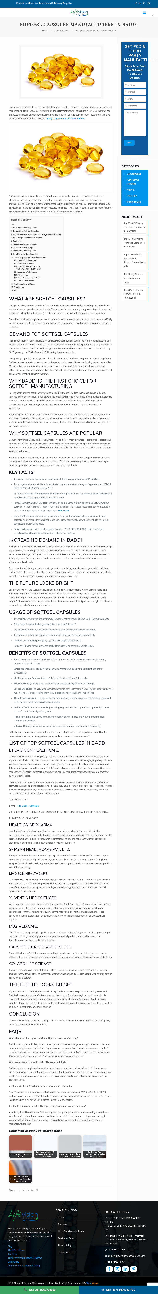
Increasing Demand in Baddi (25, 244)
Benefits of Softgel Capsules (25, 254)
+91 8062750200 (116, 1249)
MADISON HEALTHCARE (31, 269)
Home (45, 30)
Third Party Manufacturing (71, 1231)
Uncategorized (134, 202)
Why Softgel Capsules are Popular (27, 237)
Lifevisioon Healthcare (27, 260)
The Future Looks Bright (23, 247)
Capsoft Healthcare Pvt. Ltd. (29, 278)
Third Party (132, 196)
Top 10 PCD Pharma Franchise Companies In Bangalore (134, 227)
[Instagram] (148, 3)
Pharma (130, 190)
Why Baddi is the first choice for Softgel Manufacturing (37, 234)
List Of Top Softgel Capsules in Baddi (30, 257)
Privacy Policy (64, 1245)
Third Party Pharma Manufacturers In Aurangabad (133, 294)
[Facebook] (136, 3)
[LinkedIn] (140, 3)
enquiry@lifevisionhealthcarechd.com (126, 1256)
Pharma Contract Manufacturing (24, 1265)
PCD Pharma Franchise (133, 182)
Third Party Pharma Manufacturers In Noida (133, 278)
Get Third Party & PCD (118, 1289)
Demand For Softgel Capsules (26, 231)
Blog (10, 1246)
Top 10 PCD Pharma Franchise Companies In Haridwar (134, 243)
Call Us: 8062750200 (40, 1289)
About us (62, 1224)
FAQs (16, 290)
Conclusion (19, 287)
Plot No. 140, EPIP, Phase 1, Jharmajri (126, 1240)
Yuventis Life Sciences (27, 272)
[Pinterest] (144, 3)
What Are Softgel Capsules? (25, 228)
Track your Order (66, 1238)
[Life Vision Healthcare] (79, 12)
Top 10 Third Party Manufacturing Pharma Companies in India (134, 260)
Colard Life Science (26, 281)
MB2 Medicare (24, 275)
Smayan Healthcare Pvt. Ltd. (29, 266)
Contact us (63, 1252)
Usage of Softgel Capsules (24, 251)
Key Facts (17, 241)
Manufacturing (62, 30)
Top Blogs (12, 1254)
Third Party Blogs (16, 1250)
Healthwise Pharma (26, 263)
